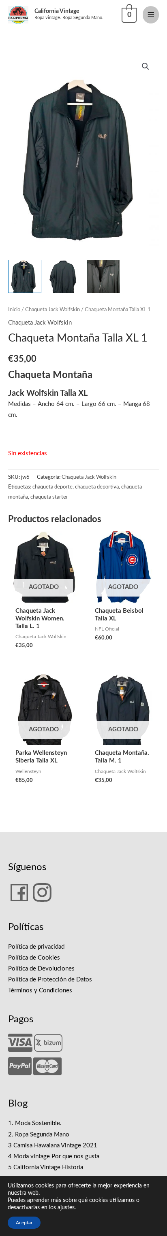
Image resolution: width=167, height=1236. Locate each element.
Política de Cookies (34, 958)
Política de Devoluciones (41, 969)
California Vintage (56, 11)
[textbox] (9, 436)
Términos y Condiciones (40, 991)
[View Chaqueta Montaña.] (24, 276)
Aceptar (24, 1222)
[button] (145, 66)
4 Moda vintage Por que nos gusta (53, 1156)
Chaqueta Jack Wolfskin (52, 309)
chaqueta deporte (52, 487)
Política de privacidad (36, 947)
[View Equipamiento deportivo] (64, 276)
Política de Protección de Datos (50, 980)
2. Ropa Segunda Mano (38, 1135)
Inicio (14, 309)
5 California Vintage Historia (45, 1167)
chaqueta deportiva (97, 487)
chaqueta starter (49, 497)
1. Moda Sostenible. (35, 1123)
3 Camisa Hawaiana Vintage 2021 (52, 1146)
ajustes (66, 1208)
